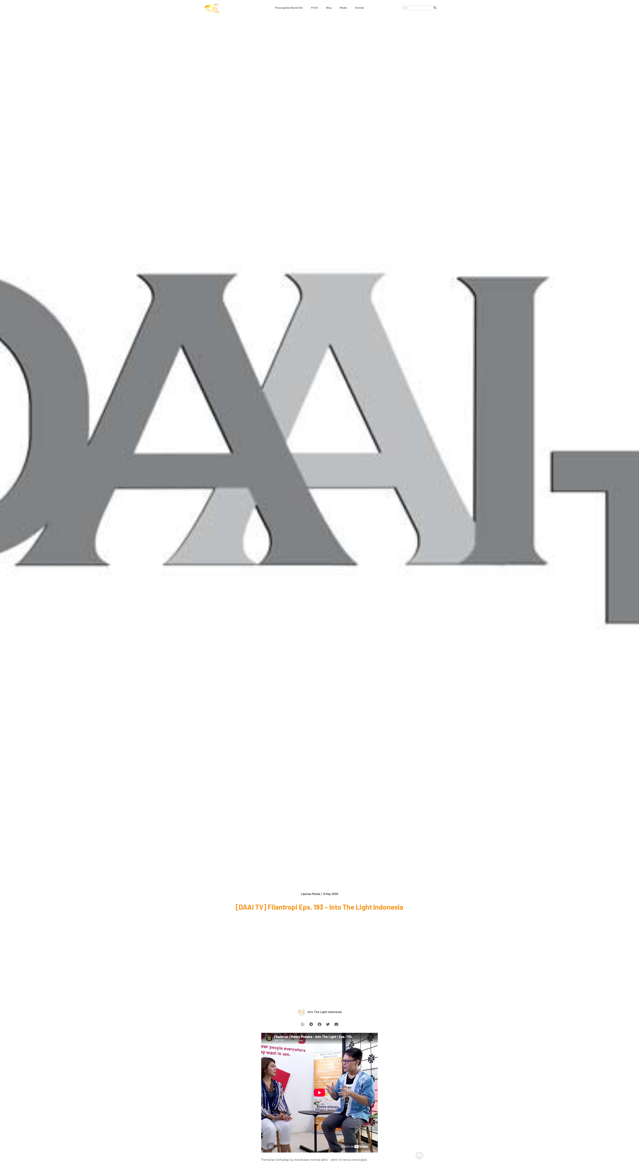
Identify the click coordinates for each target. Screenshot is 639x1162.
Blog (328, 7)
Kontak (359, 7)
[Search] (434, 7)
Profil (314, 7)
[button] (302, 1024)
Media (343, 7)
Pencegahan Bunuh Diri (289, 7)
